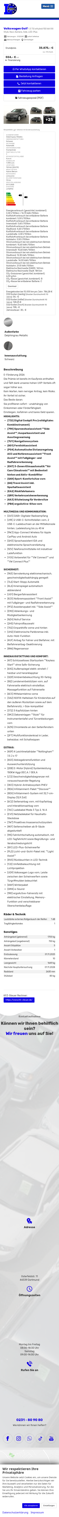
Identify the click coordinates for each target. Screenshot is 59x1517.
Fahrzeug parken (31, 90)
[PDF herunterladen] (29, 200)
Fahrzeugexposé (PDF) (30, 97)
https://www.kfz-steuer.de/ (19, 1000)
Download (12, 286)
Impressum (37, 1512)
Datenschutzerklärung (15, 1512)
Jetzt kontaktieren (31, 83)
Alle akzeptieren (31, 1505)
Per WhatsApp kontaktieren (30, 69)
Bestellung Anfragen (31, 76)
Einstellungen (49, 1505)
